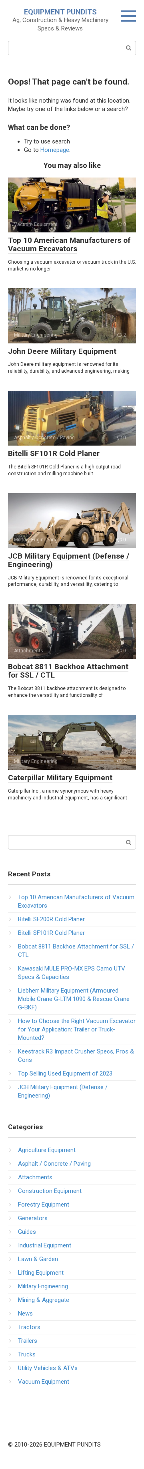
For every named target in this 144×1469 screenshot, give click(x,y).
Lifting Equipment (41, 1272)
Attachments (35, 1177)
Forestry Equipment (43, 1204)
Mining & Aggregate (43, 1300)
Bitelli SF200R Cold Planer (51, 919)
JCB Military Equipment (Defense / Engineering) (68, 560)
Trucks (27, 1354)
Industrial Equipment (44, 1245)
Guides (27, 1231)
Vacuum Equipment (43, 1381)
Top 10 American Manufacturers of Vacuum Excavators (69, 244)
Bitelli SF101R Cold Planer (54, 453)
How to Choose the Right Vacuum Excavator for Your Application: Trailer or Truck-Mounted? (77, 1029)
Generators (33, 1218)
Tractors (29, 1327)
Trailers (27, 1340)
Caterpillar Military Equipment (60, 777)
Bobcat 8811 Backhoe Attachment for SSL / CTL (68, 671)
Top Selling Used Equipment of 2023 (65, 1073)
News (25, 1313)
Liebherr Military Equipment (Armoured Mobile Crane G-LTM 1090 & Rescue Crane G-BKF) (74, 999)
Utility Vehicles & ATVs (48, 1368)
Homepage (54, 149)
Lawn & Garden (38, 1259)
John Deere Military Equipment (62, 351)
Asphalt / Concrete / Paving (54, 1163)
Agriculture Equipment (47, 1150)
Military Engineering (43, 1286)
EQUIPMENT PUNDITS (60, 12)
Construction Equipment (50, 1191)
